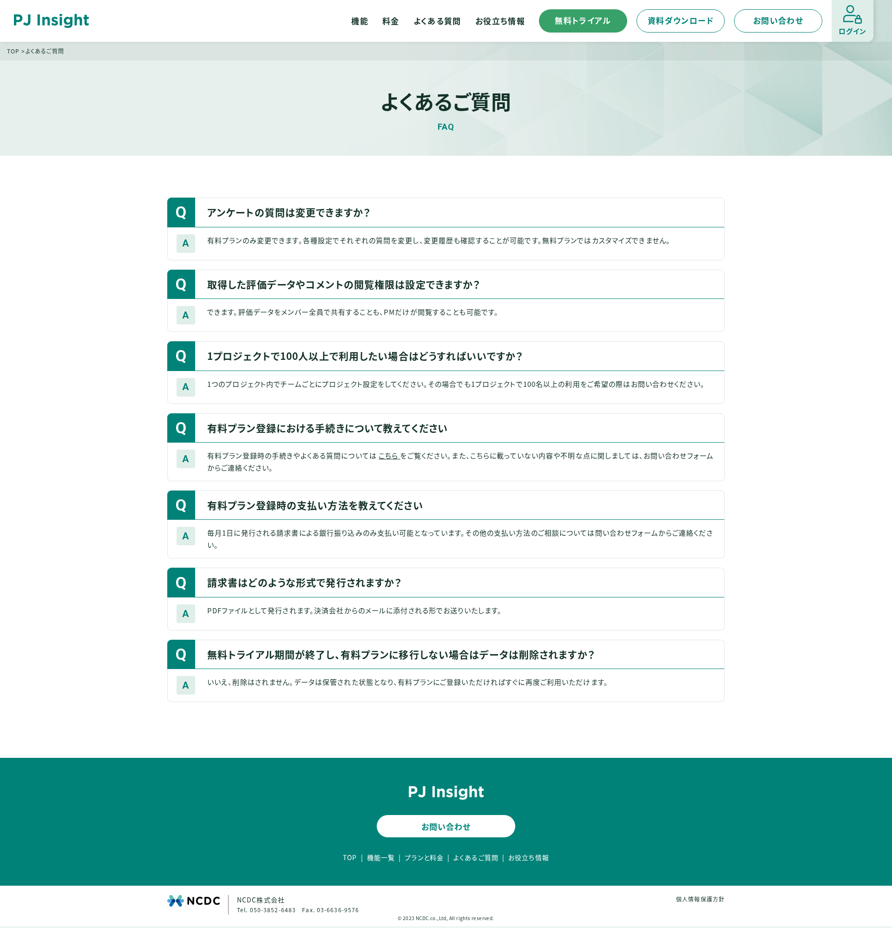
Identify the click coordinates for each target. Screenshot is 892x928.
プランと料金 (424, 857)
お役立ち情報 (500, 21)
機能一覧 (381, 857)
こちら (389, 455)
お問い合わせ (778, 20)
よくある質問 (437, 21)
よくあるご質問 (475, 857)
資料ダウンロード (681, 20)
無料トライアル (583, 20)
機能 (359, 21)
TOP (13, 51)
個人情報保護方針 (700, 899)
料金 (391, 21)
